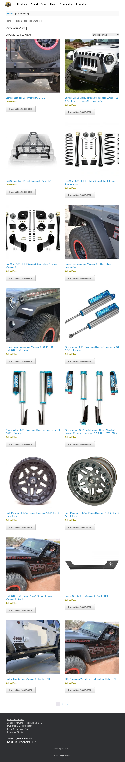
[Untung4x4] (8, 4)
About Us (81, 4)
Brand (34, 4)
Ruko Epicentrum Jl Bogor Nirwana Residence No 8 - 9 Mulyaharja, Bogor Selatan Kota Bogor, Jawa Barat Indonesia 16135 (24, 725)
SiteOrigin (60, 756)
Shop (44, 4)
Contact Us (66, 4)
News (53, 4)
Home (10, 14)
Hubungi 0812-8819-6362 (20, 109)
